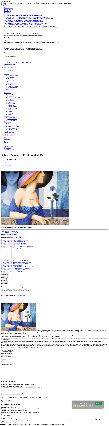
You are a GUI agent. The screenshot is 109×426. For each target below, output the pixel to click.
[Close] (17, 67)
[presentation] (56, 169)
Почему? (22, 295)
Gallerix (8, 415)
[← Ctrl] (15, 248)
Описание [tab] (7, 165)
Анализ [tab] (6, 167)
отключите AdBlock (6, 355)
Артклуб (9, 89)
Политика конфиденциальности (45, 424)
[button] (8, 8)
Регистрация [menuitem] (11, 64)
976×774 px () (12, 232)
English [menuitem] (11, 62)
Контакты (18, 423)
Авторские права (60, 424)
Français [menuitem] (20, 62)
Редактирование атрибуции (9, 231)
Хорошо (98, 403)
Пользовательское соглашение (27, 424)
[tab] (6, 162)
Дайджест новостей (10, 56)
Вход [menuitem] (5, 64)
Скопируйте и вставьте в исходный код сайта (14, 409)
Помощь (3, 423)
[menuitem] (30, 62)
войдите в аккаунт (30, 397)
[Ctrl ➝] (14, 260)
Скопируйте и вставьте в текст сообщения (13, 412)
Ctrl (17, 237)
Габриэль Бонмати (11, 234)
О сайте (12, 423)
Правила (15, 424)
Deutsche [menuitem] (25, 62)
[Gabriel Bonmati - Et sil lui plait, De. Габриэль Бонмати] (35, 224)
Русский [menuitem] (6, 62)
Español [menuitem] (16, 62)
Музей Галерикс (9, 70)
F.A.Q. (8, 423)
